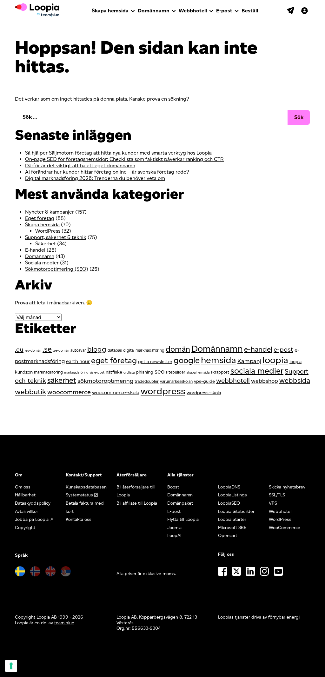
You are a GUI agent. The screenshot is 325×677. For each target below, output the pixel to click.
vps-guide (204, 381)
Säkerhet (45, 244)
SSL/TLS (277, 495)
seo (159, 371)
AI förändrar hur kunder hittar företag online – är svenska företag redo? (107, 172)
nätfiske (114, 372)
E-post (224, 11)
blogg (96, 349)
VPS (273, 503)
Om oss (22, 487)
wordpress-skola (204, 392)
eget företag (114, 360)
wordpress (163, 390)
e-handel (258, 349)
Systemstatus (79, 495)
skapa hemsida (198, 372)
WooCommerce (284, 527)
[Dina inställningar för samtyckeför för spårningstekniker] (11, 666)
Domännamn (153, 11)
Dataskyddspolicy (32, 503)
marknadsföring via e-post (84, 372)
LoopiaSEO (229, 503)
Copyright (25, 527)
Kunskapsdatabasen (86, 487)
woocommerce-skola (115, 392)
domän (178, 349)
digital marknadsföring (143, 350)
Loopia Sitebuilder (236, 511)
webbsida (294, 380)
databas (115, 350)
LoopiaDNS (229, 487)
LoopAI (174, 535)
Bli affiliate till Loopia (136, 503)
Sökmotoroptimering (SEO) (56, 269)
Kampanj (249, 361)
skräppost (220, 372)
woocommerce (69, 392)
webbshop (264, 380)
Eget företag (39, 218)
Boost (173, 487)
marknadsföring (48, 372)
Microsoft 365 (232, 527)
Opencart (227, 535)
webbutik (30, 391)
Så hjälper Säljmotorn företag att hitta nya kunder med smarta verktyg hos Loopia (118, 153)
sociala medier (256, 370)
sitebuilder (175, 372)
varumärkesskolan (176, 381)
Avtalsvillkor (26, 511)
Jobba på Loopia (32, 519)
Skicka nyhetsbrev (287, 487)
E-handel (35, 250)
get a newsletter (155, 361)
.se (47, 349)
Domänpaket (180, 503)
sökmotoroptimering (105, 380)
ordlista (129, 372)
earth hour (78, 361)
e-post (283, 349)
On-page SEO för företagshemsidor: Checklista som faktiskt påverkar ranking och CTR (124, 159)
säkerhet (61, 380)
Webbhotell (193, 11)
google (187, 360)
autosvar (78, 350)
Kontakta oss (78, 519)
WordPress (47, 231)
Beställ (250, 11)
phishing (144, 372)
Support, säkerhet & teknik (55, 237)
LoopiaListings (232, 495)
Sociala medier (42, 263)
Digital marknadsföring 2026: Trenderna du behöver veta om (95, 178)
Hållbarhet (25, 495)
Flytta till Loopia (183, 519)
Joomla (174, 527)
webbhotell (233, 380)
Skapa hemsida (110, 11)
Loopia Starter (232, 519)
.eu (19, 349)
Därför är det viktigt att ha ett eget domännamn (80, 166)
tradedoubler (147, 381)
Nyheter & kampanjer (49, 212)
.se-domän (61, 350)
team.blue (64, 623)
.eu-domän (33, 350)
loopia (275, 359)
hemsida (218, 359)
